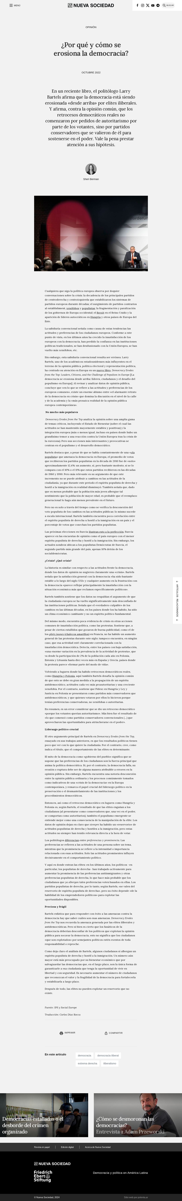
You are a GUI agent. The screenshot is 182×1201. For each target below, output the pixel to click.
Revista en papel (42, 1147)
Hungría (95, 317)
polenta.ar (143, 1197)
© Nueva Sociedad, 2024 (47, 1197)
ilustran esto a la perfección (106, 531)
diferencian (72, 840)
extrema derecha (87, 1063)
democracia (84, 1055)
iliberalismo (109, 1063)
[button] (14, 5)
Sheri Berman (91, 179)
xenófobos (72, 308)
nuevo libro (104, 370)
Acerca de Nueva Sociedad (97, 1147)
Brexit (100, 312)
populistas (88, 308)
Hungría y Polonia (63, 676)
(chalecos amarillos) (69, 634)
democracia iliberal (108, 1055)
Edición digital (67, 1147)
